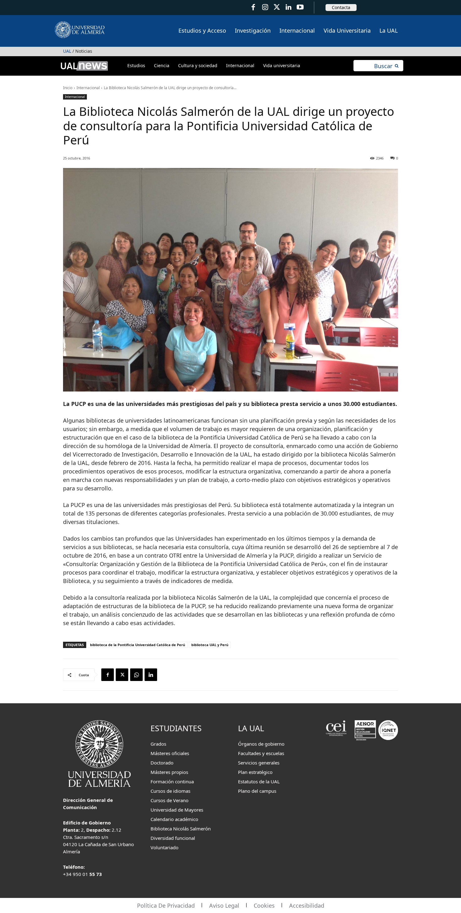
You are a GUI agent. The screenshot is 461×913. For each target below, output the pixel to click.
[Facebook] (253, 7)
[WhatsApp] (136, 674)
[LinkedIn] (288, 7)
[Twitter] (277, 7)
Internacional (88, 87)
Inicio (67, 87)
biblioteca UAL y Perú (209, 644)
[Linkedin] (151, 674)
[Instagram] (265, 7)
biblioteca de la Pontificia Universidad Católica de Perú (137, 644)
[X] (122, 674)
